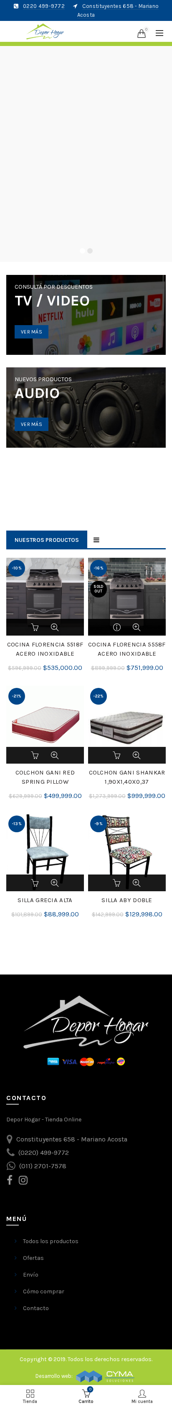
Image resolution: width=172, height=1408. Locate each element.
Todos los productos (50, 1241)
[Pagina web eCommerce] (105, 1376)
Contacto (36, 1308)
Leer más (117, 627)
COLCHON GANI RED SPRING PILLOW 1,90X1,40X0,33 (45, 782)
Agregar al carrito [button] (36, 627)
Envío (30, 1274)
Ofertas (33, 1258)
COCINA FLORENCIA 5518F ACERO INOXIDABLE (45, 649)
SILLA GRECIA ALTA (45, 900)
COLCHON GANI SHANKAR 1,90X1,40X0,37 (127, 777)
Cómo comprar (43, 1291)
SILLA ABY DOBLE (126, 900)
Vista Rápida (54, 627)
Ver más (31, 332)
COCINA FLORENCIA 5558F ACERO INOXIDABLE (127, 649)
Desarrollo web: (54, 1376)
